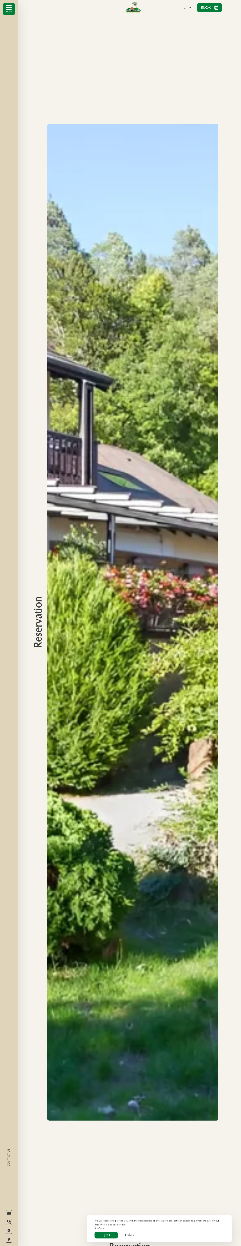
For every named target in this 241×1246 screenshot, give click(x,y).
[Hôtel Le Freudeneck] (143, 7)
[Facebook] (9, 1239)
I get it (106, 1235)
